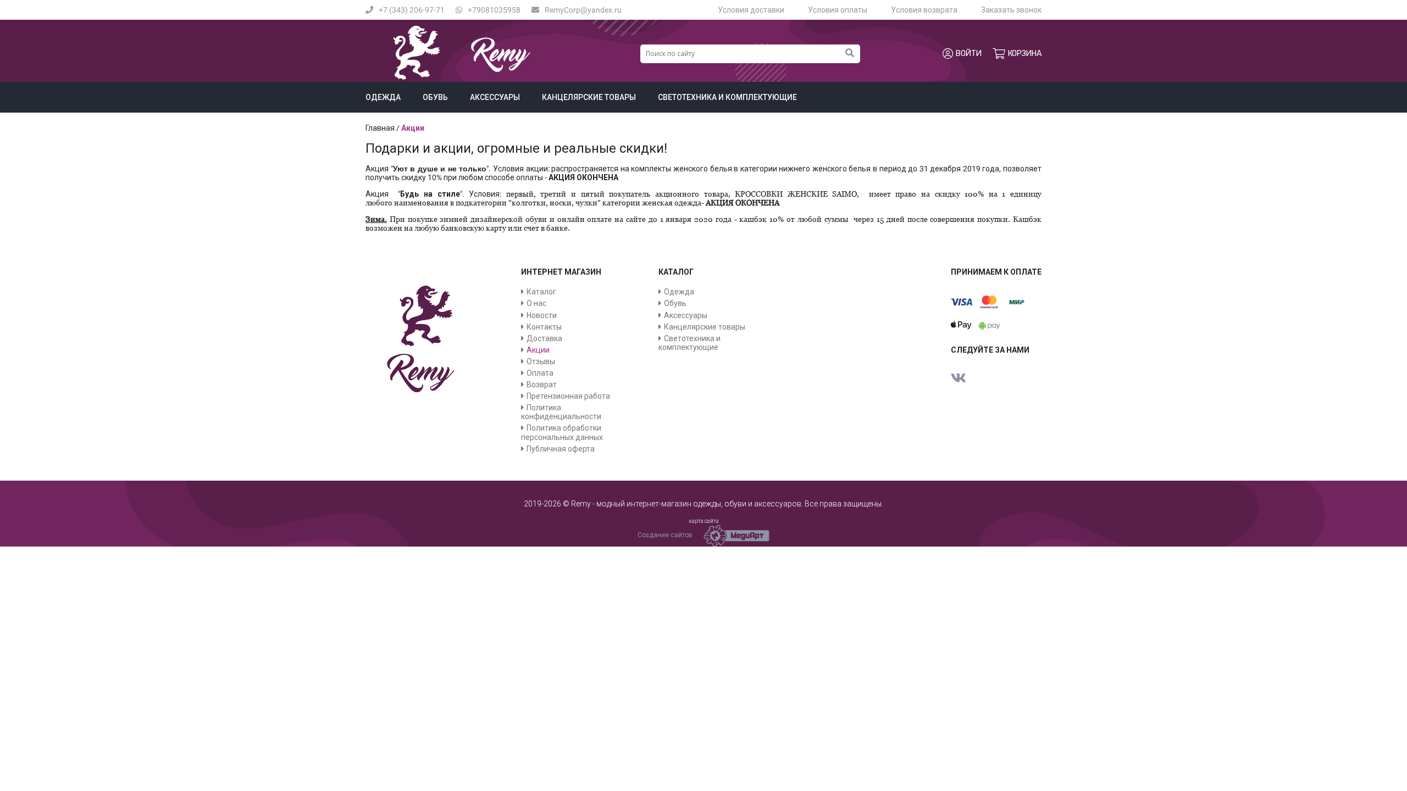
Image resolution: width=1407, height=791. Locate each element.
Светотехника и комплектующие (727, 97)
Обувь (435, 97)
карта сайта (704, 521)
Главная (380, 128)
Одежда (383, 97)
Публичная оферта (561, 448)
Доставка (544, 338)
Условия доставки (751, 9)
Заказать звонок (1011, 9)
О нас (536, 303)
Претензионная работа (568, 396)
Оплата (540, 373)
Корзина (1025, 53)
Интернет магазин (561, 272)
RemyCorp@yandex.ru (583, 9)
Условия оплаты (837, 9)
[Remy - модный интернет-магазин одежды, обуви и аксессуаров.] (461, 77)
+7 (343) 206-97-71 (412, 9)
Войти (969, 53)
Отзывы (541, 361)
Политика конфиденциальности (561, 412)
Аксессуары (495, 97)
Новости (542, 315)
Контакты (544, 326)
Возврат (542, 384)
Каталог (541, 291)
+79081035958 (494, 9)
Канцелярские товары (589, 97)
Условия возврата (924, 9)
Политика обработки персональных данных (562, 432)
